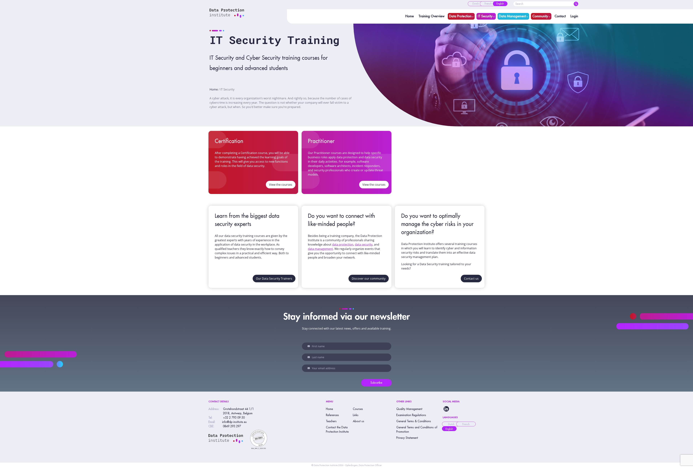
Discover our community (368, 279)
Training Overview (431, 16)
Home (409, 16)
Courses (358, 409)
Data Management (512, 16)
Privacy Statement (407, 437)
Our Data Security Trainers (274, 279)
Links (355, 415)
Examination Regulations (411, 415)
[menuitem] (475, 3)
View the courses (280, 185)
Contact (560, 16)
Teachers (331, 421)
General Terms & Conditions (413, 421)
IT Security (485, 16)
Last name (309, 357)
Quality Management (409, 409)
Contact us (471, 279)
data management (320, 249)
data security (363, 244)
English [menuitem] (449, 429)
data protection (342, 244)
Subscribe (376, 382)
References (332, 415)
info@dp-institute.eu (234, 422)
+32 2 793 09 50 (234, 417)
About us (358, 421)
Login (574, 16)
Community (540, 16)
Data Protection (460, 16)
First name (309, 346)
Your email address (309, 368)
